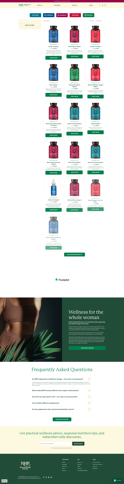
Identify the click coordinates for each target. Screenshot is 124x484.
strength (49, 15)
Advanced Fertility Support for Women (53, 124)
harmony (63, 15)
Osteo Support (53, 85)
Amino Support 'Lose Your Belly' (95, 200)
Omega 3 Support (54, 46)
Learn (90, 5)
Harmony (64, 466)
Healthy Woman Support (74, 200)
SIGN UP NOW (78, 444)
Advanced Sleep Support (74, 123)
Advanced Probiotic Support (74, 85)
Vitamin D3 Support (53, 200)
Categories (57, 5)
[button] (100, 5)
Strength (64, 464)
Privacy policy (96, 462)
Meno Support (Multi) (74, 46)
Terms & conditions (97, 464)
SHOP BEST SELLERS (87, 348)
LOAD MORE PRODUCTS (74, 254)
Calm (36, 15)
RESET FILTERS (29, 25)
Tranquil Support (95, 123)
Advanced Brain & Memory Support (53, 237)
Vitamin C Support (95, 46)
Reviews (79, 464)
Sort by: (92, 21)
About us (74, 5)
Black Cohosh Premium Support (53, 163)
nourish (90, 15)
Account (95, 466)
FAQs (78, 466)
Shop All (39, 5)
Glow (63, 468)
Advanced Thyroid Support (95, 162)
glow (76, 15)
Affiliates (95, 468)
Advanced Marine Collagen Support (95, 85)
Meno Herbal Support (74, 162)
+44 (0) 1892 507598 (82, 470)
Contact (79, 468)
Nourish (64, 470)
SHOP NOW (53, 58)
